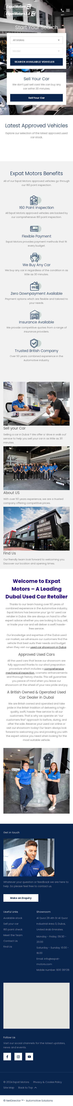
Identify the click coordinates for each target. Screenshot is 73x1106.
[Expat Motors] (19, 10)
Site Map (8, 1087)
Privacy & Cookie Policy (47, 1082)
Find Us (7, 946)
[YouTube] (29, 1056)
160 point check (12, 929)
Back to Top (25, 1087)
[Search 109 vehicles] (36, 62)
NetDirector (13, 1100)
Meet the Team (13, 935)
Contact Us (10, 941)
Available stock (12, 918)
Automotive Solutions (39, 1100)
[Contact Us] (62, 10)
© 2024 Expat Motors (16, 1082)
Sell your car (11, 923)
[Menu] (68, 10)
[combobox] (36, 40)
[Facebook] (7, 1056)
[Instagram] (18, 1056)
